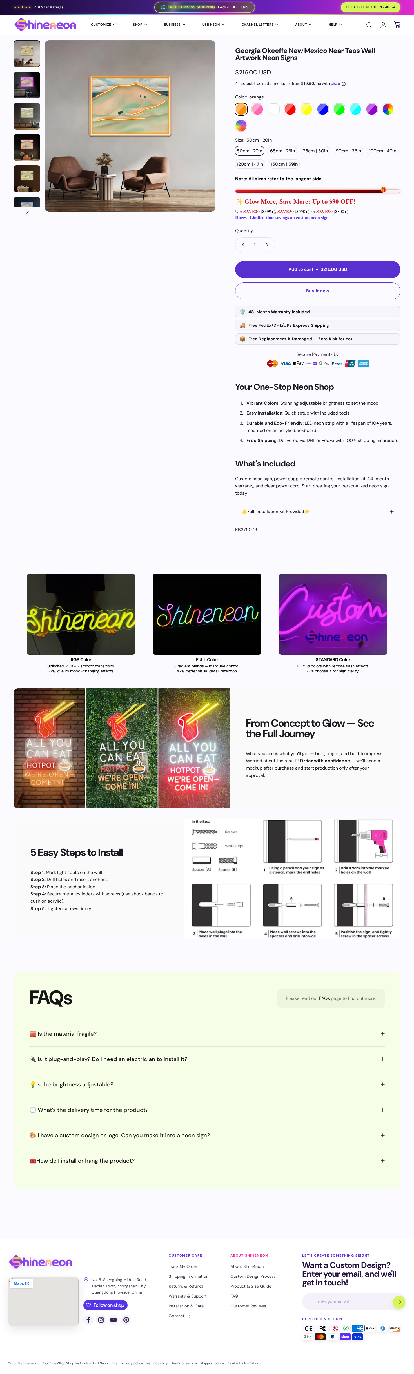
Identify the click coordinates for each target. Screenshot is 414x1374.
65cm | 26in (282, 151)
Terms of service (184, 1363)
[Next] (201, 136)
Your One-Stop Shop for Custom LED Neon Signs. (80, 1363)
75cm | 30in (315, 151)
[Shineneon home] (40, 1262)
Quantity (244, 231)
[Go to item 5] (27, 178)
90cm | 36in (348, 151)
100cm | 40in (382, 151)
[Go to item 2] (27, 85)
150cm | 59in (284, 164)
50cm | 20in (249, 151)
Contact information (243, 1363)
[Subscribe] (399, 1302)
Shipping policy (212, 1363)
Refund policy (157, 1363)
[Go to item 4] (27, 147)
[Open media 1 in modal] (130, 126)
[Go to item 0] (27, 53)
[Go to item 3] (27, 116)
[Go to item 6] (27, 210)
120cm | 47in (250, 164)
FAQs (324, 998)
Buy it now (317, 291)
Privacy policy (132, 1363)
